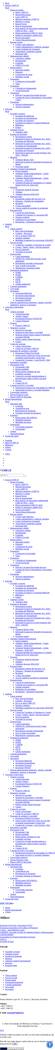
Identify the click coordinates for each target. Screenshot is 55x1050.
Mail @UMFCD (12, 443)
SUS (2, 1030)
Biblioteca (9, 445)
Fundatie (8, 440)
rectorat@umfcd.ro (15, 1013)
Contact (8, 450)
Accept (3, 1049)
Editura (8, 447)
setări (15, 1044)
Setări (20, 1049)
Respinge (12, 1049)
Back (7, 3)
